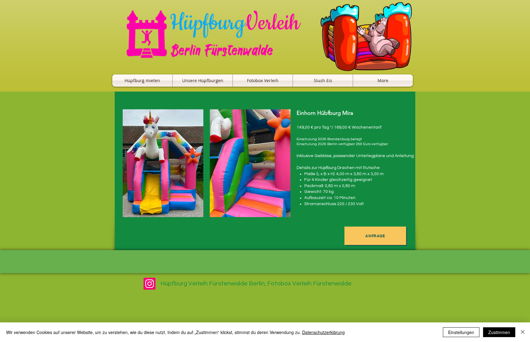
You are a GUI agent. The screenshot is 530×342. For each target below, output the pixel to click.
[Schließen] (522, 332)
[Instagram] (150, 284)
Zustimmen (499, 332)
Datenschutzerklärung (323, 332)
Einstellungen (461, 332)
